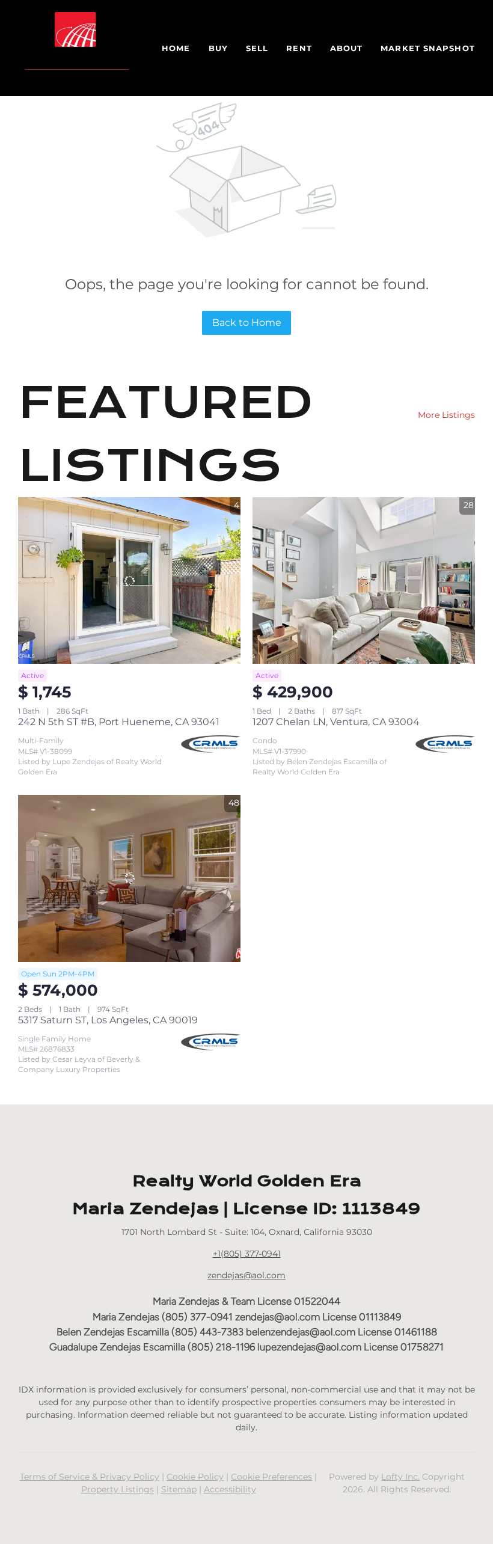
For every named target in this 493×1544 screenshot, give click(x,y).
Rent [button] (298, 48)
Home (176, 48)
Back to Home (246, 322)
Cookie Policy (195, 1476)
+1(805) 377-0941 (247, 1253)
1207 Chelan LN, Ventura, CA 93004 (336, 722)
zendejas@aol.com (246, 1275)
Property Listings (117, 1489)
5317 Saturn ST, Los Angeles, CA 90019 (108, 1020)
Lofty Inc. (400, 1476)
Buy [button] (218, 48)
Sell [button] (257, 48)
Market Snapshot (428, 48)
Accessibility (230, 1489)
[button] (78, 48)
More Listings (446, 414)
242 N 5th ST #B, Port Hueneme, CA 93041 (118, 722)
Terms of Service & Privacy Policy (89, 1476)
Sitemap (179, 1489)
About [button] (346, 48)
